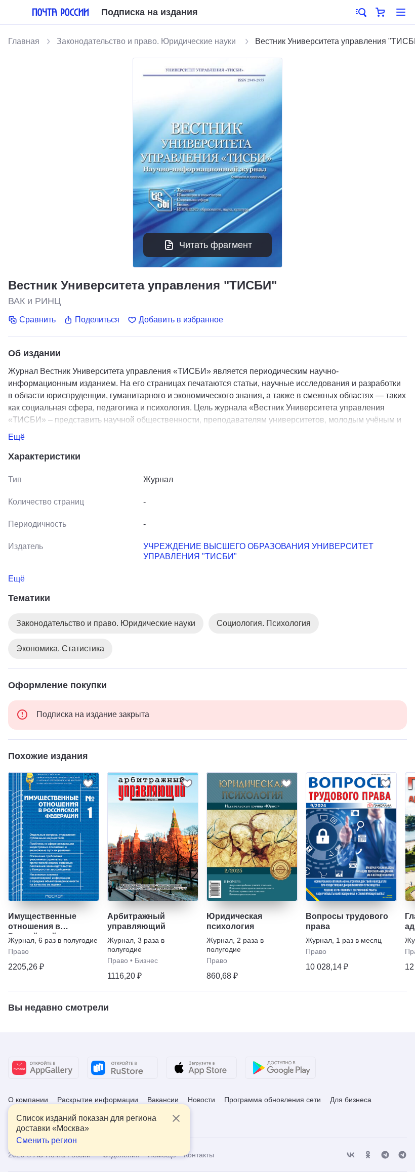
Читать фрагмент (215, 245)
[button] (360, 12)
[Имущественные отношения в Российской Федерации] (53, 836)
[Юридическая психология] (252, 836)
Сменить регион (46, 1140)
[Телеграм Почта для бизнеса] (402, 1155)
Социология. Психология (264, 623)
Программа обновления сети (272, 1100)
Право (18, 951)
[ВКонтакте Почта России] (350, 1155)
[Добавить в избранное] (88, 783)
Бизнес (146, 960)
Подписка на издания (149, 12)
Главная (23, 41)
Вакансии (163, 1100)
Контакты (199, 1155)
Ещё (16, 437)
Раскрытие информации (97, 1100)
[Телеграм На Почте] (385, 1155)
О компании (28, 1100)
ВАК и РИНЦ (34, 301)
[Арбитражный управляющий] (152, 836)
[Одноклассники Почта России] (368, 1155)
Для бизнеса (350, 1100)
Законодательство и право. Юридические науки (147, 41)
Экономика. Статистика (60, 648)
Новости (201, 1100)
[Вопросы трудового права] (351, 836)
